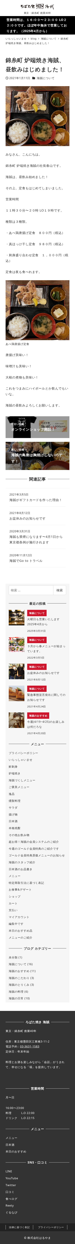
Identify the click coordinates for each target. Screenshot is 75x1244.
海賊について (45, 78)
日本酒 (13, 821)
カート (13, 903)
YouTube (12, 1178)
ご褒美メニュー (19, 787)
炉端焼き (15, 773)
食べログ (11, 1199)
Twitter (11, 1185)
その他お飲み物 (19, 835)
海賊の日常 (16, 998)
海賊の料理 (16, 991)
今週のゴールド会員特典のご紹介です (34, 849)
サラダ (13, 807)
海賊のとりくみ (19, 985)
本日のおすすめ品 (20, 931)
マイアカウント (19, 917)
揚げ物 (13, 814)
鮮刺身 (13, 767)
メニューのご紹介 (20, 937)
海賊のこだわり (19, 978)
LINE (9, 1171)
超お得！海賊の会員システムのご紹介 (34, 842)
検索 (60, 590)
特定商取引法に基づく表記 (26, 883)
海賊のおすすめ (19, 971)
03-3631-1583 (29, 1046)
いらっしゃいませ (20, 760)
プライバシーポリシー (23, 753)
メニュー (15, 876)
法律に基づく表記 (19, 1227)
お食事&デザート (20, 889)
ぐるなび (11, 1212)
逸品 (12, 794)
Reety (10, 1205)
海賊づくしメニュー (22, 780)
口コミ (10, 1192)
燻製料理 (15, 801)
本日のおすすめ (16, 1151)
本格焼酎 (15, 828)
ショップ (15, 896)
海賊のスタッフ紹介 (22, 862)
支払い (13, 910)
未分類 (13, 957)
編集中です (16, 924)
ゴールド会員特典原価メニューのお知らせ (37, 855)
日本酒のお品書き (20, 869)
